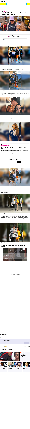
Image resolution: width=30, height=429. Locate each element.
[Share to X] (12, 39)
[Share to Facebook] (7, 39)
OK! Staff (12, 35)
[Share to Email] (24, 39)
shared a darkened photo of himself (7, 118)
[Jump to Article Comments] (3, 39)
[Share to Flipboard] (18, 39)
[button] (1, 1)
